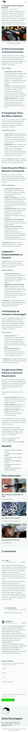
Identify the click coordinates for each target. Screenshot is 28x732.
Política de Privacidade (7, 724)
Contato (10, 725)
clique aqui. (22, 441)
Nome (4, 668)
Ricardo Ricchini (11, 608)
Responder (23, 562)
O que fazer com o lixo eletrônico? (11, 518)
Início (3, 722)
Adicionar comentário (8, 681)
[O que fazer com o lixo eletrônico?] (14, 509)
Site (4, 677)
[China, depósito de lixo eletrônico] (14, 531)
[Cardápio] (25, 2)
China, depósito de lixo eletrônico (10, 540)
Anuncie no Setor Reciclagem (12, 722)
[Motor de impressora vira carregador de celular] (14, 485)
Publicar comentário (8, 699)
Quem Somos (4, 725)
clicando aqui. (11, 440)
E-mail (5, 672)
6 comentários (16, 521)
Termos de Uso (17, 724)
